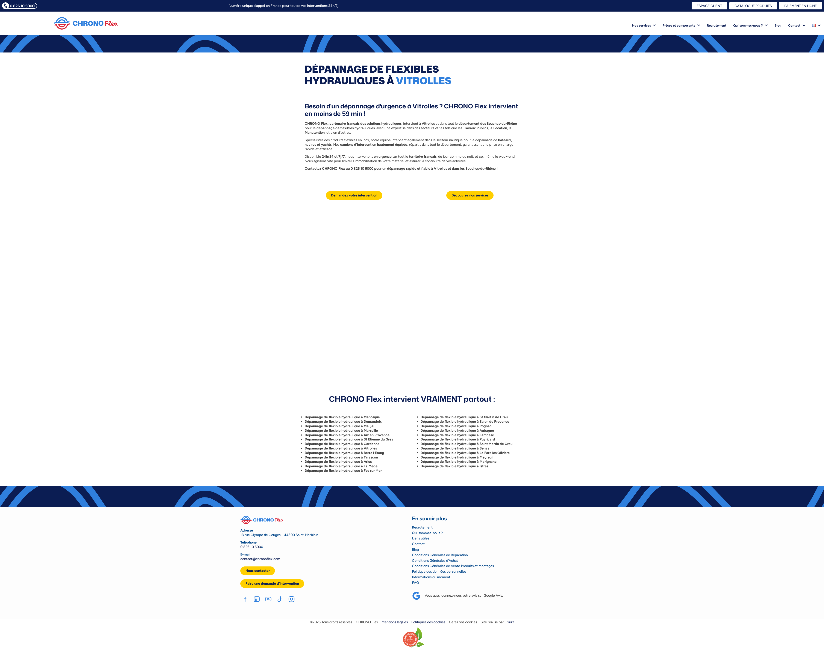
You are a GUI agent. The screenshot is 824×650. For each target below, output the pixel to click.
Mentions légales (395, 622)
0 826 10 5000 (22, 6)
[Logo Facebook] (245, 599)
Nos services (641, 25)
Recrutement (716, 25)
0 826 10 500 (250, 547)
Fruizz (509, 622)
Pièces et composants (679, 25)
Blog (778, 25)
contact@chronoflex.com (260, 559)
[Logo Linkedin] (257, 599)
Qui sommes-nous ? (748, 25)
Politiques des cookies (428, 622)
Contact (794, 25)
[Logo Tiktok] (280, 599)
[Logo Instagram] (291, 599)
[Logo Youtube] (268, 599)
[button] (272, 583)
